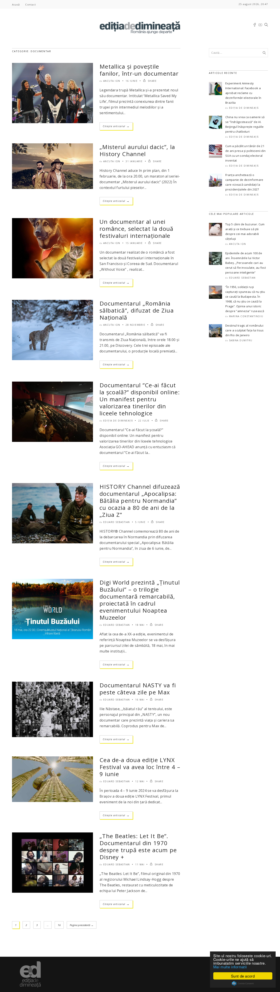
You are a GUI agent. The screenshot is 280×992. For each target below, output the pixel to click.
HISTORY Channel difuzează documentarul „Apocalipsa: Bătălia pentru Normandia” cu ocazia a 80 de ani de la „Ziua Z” (140, 501)
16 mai (139, 699)
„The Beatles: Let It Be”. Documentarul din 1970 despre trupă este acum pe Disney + (138, 846)
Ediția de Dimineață (118, 420)
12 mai (139, 781)
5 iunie (140, 522)
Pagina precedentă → (81, 925)
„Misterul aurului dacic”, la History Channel (137, 150)
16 (59, 925)
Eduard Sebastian (116, 522)
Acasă (16, 4)
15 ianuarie (134, 243)
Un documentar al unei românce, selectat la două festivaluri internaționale (136, 229)
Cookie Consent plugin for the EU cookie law (243, 983)
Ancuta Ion (111, 80)
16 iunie (132, 80)
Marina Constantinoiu (246, 316)
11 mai (139, 864)
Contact (30, 4)
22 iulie (144, 420)
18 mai (139, 624)
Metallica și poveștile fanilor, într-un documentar (139, 69)
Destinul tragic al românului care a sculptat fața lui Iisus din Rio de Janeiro (244, 330)
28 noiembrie (135, 324)
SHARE (152, 80)
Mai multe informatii (230, 966)
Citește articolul (116, 126)
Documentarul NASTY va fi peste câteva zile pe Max (138, 688)
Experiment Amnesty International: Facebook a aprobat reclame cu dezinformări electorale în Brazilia (243, 93)
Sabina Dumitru (240, 340)
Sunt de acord (243, 976)
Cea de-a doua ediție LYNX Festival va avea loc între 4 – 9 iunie (140, 767)
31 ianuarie (134, 161)
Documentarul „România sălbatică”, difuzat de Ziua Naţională (137, 310)
